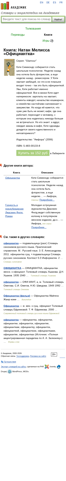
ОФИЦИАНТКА (12, 268)
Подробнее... (47, 199)
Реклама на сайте (38, 356)
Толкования (33, 28)
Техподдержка (22, 356)
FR (60, 2)
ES (54, 2)
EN (41, 2)
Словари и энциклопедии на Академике (30, 13)
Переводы (18, 34)
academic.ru (13, 5)
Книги (48, 34)
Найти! (58, 19)
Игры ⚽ (48, 40)
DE (48, 2)
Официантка (12, 177)
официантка (11, 243)
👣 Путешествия (8, 362)
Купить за (33, 153)
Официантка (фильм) (17, 295)
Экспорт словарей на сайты (13, 367)
